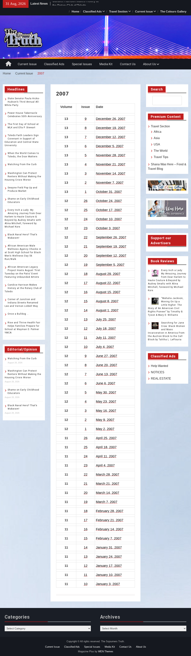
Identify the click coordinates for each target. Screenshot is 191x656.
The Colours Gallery (173, 11)
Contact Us (128, 64)
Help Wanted (159, 365)
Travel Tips (161, 157)
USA (157, 144)
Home (75, 11)
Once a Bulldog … (18, 314)
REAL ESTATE (161, 378)
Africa (157, 131)
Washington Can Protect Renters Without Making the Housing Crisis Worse (23, 176)
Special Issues (82, 64)
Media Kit (105, 64)
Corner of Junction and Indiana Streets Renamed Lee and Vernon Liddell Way (21, 302)
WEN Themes (105, 651)
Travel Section (118, 11)
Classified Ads (92, 11)
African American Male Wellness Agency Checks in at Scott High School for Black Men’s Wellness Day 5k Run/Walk (23, 252)
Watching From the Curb (22, 164)
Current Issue (144, 11)
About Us (149, 64)
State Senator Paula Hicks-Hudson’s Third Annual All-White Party (22, 101)
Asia (157, 138)
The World (160, 150)
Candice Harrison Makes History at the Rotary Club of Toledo (23, 288)
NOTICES (157, 372)
